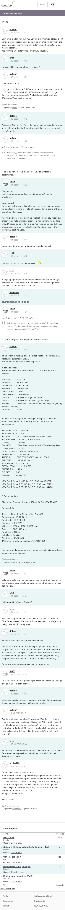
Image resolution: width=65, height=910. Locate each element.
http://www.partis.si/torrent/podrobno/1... (36, 44)
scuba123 (15, 763)
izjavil (31, 147)
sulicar (13, 29)
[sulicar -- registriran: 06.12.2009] (5, 31)
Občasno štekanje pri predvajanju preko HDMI (26, 847)
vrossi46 (6, 878)
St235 (12, 181)
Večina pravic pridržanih (44, 896)
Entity (5, 859)
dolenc (13, 115)
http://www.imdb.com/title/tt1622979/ (35, 436)
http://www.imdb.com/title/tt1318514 (29, 540)
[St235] (5, 183)
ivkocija (6, 840)
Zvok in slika (16, 842)
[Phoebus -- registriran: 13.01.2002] (5, 294)
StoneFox (6, 869)
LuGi (12, 253)
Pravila (5, 896)
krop (12, 57)
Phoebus (14, 292)
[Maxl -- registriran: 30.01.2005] (5, 594)
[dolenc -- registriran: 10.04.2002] (5, 117)
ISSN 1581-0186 (41, 905)
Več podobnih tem (7, 888)
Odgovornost (8, 901)
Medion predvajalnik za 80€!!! (18, 876)
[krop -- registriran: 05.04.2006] (5, 59)
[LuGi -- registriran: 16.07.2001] (5, 254)
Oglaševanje (39, 901)
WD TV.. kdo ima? (12, 856)
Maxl (12, 592)
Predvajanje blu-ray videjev (17, 866)
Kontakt (6, 905)
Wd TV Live (9, 837)
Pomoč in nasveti (18, 872)
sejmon (6, 849)
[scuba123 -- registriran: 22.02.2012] (5, 764)
